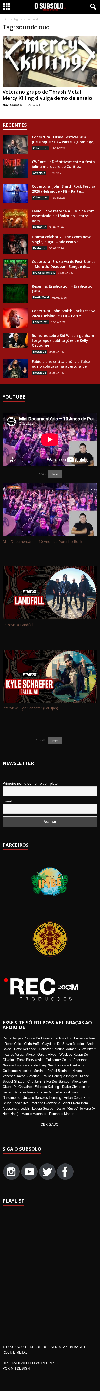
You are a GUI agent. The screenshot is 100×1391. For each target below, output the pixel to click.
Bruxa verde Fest (44, 273)
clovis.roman (12, 105)
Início (6, 19)
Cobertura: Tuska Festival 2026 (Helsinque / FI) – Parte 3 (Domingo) (63, 139)
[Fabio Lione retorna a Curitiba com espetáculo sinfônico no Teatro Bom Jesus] (15, 218)
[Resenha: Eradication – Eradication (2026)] (15, 293)
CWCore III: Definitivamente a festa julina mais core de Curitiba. (63, 164)
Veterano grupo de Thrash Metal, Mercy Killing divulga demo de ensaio (47, 95)
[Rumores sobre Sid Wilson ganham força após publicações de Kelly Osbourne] (15, 340)
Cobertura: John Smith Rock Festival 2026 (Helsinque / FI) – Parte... (64, 189)
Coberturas (40, 148)
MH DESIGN (20, 1368)
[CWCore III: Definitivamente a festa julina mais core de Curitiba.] (15, 168)
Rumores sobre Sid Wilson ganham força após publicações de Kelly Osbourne (63, 340)
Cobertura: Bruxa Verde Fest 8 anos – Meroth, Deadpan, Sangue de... (63, 264)
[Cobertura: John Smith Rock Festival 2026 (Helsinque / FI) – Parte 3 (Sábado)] (15, 193)
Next (55, 740)
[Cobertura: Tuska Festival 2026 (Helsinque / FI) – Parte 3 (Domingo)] (15, 144)
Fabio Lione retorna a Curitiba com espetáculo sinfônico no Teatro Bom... (63, 216)
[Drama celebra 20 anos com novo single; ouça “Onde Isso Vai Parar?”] (15, 244)
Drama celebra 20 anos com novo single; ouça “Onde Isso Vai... (62, 239)
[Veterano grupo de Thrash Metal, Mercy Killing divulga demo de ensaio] (50, 61)
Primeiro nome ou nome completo (30, 783)
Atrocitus (39, 173)
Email (7, 801)
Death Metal (41, 297)
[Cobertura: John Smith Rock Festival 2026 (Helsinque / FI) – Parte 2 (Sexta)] (15, 318)
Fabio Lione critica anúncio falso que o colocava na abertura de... (61, 364)
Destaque (39, 227)
